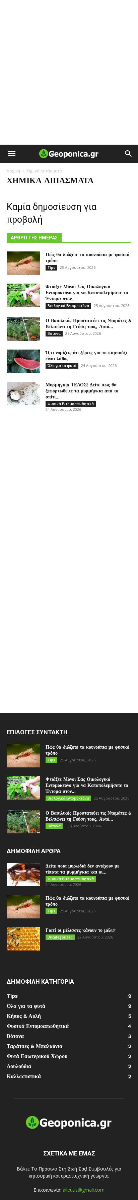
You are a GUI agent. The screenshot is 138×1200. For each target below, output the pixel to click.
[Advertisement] (69, 72)
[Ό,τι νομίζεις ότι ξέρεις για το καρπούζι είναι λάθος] (23, 361)
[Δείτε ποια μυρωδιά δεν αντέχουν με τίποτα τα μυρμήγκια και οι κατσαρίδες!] (23, 874)
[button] (11, 154)
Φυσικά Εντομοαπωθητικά (71, 403)
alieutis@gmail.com (84, 1190)
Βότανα (54, 333)
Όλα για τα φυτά (62, 365)
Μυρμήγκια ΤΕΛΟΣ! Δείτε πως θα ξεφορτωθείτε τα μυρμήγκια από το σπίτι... (82, 390)
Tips (51, 267)
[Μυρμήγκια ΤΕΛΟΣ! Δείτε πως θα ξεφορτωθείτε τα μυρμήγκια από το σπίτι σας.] (23, 393)
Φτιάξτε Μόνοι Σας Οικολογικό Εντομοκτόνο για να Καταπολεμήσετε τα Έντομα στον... (87, 292)
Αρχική (13, 171)
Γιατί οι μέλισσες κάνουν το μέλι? (81, 930)
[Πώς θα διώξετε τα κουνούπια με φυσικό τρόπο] (23, 263)
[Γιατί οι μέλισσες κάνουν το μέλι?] (23, 939)
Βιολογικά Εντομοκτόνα (68, 305)
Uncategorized (60, 937)
